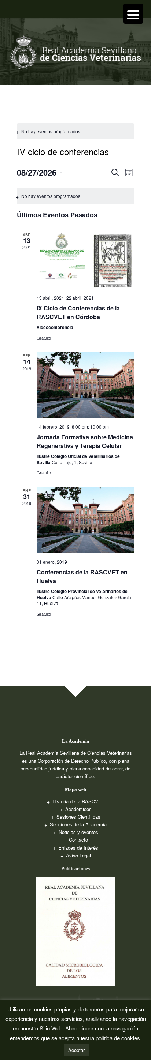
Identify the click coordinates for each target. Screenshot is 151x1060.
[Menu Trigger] (133, 14)
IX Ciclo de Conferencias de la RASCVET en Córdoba (78, 312)
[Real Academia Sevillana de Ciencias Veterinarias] (75, 54)
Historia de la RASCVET (78, 801)
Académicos (78, 808)
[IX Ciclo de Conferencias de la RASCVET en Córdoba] (85, 260)
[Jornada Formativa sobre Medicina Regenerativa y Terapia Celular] (85, 385)
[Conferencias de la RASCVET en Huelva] (85, 520)
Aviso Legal (78, 855)
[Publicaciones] (75, 930)
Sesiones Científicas (78, 816)
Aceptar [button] (76, 1049)
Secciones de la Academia (78, 824)
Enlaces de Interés (78, 847)
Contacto (78, 839)
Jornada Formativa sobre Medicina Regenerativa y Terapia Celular (85, 441)
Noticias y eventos (78, 832)
